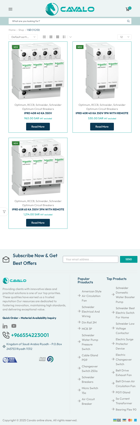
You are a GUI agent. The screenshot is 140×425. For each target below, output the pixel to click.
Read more (38, 126)
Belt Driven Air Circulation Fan (125, 383)
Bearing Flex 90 (126, 409)
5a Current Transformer (124, 401)
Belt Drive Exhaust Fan (124, 373)
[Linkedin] (5, 326)
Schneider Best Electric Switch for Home (125, 312)
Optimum (20, 104)
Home (12, 29)
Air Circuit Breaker (88, 401)
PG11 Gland (123, 392)
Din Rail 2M (89, 322)
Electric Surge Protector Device (124, 343)
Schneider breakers (88, 379)
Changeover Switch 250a (90, 368)
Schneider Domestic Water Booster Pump (125, 295)
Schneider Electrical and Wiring (91, 311)
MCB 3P (87, 328)
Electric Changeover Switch (124, 359)
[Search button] (128, 21)
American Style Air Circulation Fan (91, 295)
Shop (21, 29)
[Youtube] (13, 326)
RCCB (30, 104)
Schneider (42, 104)
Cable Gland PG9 (90, 357)
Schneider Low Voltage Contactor (125, 328)
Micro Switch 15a (90, 390)
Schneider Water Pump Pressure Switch (90, 342)
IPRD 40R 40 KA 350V (38, 113)
